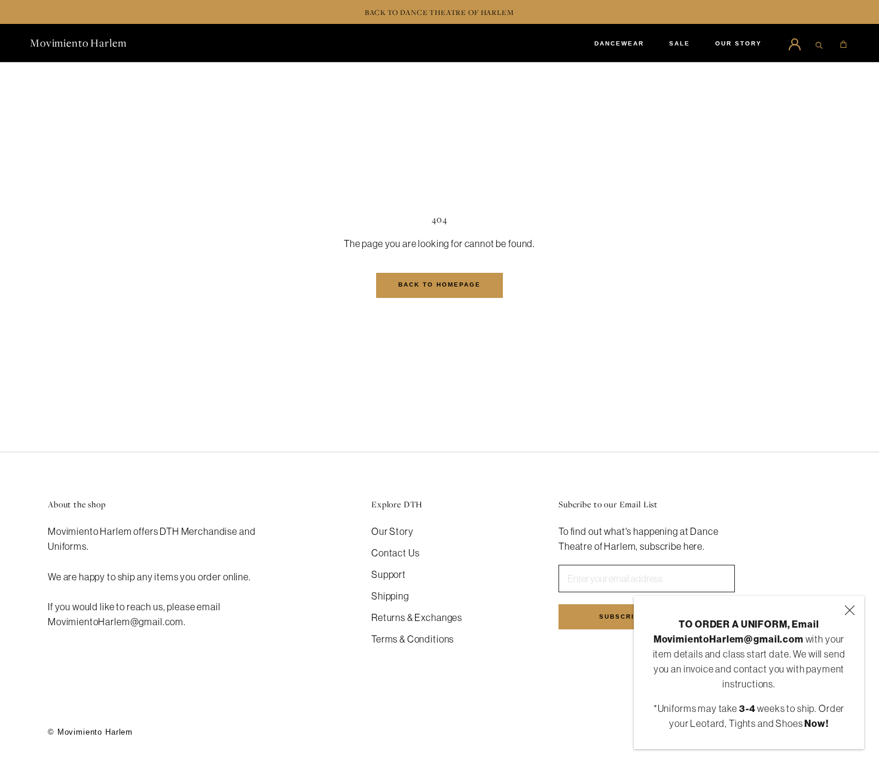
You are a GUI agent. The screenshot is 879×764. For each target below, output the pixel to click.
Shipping (390, 596)
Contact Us (395, 553)
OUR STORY (738, 43)
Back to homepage (439, 284)
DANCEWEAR (619, 43)
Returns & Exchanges (416, 617)
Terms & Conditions (412, 639)
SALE (679, 43)
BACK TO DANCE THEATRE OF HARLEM (439, 12)
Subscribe (622, 616)
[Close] (849, 610)
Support (388, 574)
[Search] (819, 43)
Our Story (392, 531)
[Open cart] (843, 43)
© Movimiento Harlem (90, 732)
